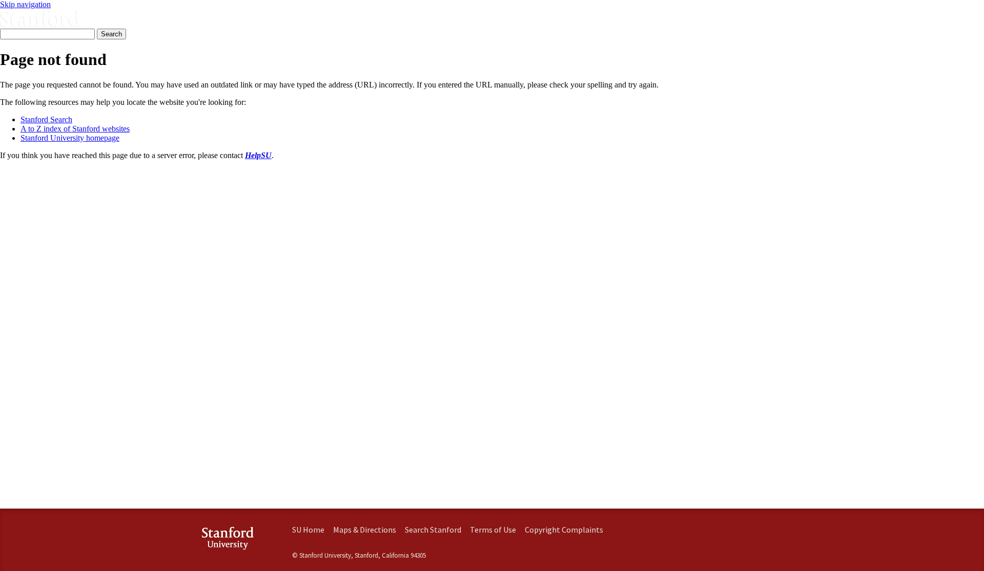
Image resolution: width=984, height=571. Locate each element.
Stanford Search (46, 119)
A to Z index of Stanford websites (75, 128)
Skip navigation (25, 4)
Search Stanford (433, 529)
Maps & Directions (364, 529)
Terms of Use (493, 529)
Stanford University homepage (69, 138)
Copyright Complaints (564, 529)
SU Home (308, 529)
